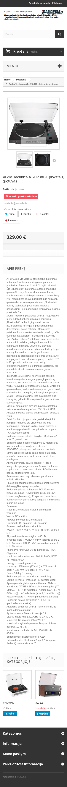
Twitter (11, 214)
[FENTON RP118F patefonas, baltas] (17, 684)
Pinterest (12, 220)
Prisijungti (57, 3)
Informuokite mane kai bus (17, 209)
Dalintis (26, 214)
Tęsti (54, 160)
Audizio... (41, 703)
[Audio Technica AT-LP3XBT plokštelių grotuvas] (24, 160)
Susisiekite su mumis (39, 3)
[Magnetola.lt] (33, 15)
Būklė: (6, 189)
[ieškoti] (59, 34)
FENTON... (10, 703)
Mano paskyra (14, 754)
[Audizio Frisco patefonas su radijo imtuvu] (49, 684)
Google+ (45, 214)
